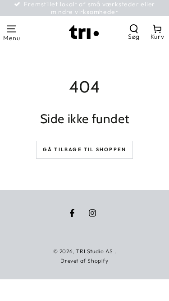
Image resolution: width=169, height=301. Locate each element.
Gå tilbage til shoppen (84, 149)
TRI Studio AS (95, 251)
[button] (134, 32)
